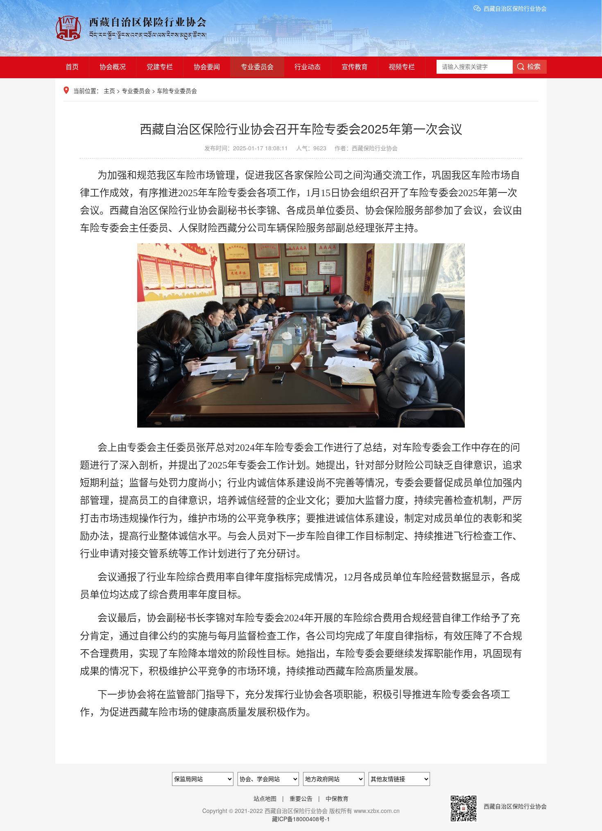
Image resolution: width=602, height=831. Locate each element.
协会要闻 (207, 66)
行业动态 (307, 66)
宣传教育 (355, 66)
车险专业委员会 (177, 90)
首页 (72, 66)
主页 (109, 90)
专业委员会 (257, 66)
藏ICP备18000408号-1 (301, 819)
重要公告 (301, 798)
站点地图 (264, 798)
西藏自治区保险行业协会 (515, 8)
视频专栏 (402, 66)
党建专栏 (160, 66)
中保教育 (337, 798)
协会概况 (113, 66)
